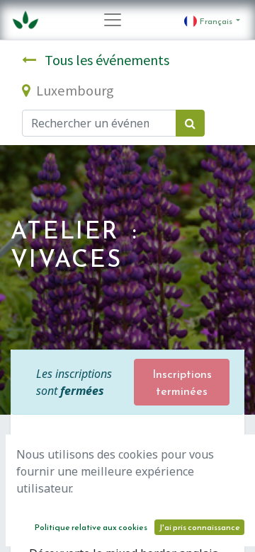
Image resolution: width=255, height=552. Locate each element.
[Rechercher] (190, 123)
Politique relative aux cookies (91, 527)
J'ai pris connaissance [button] (199, 527)
